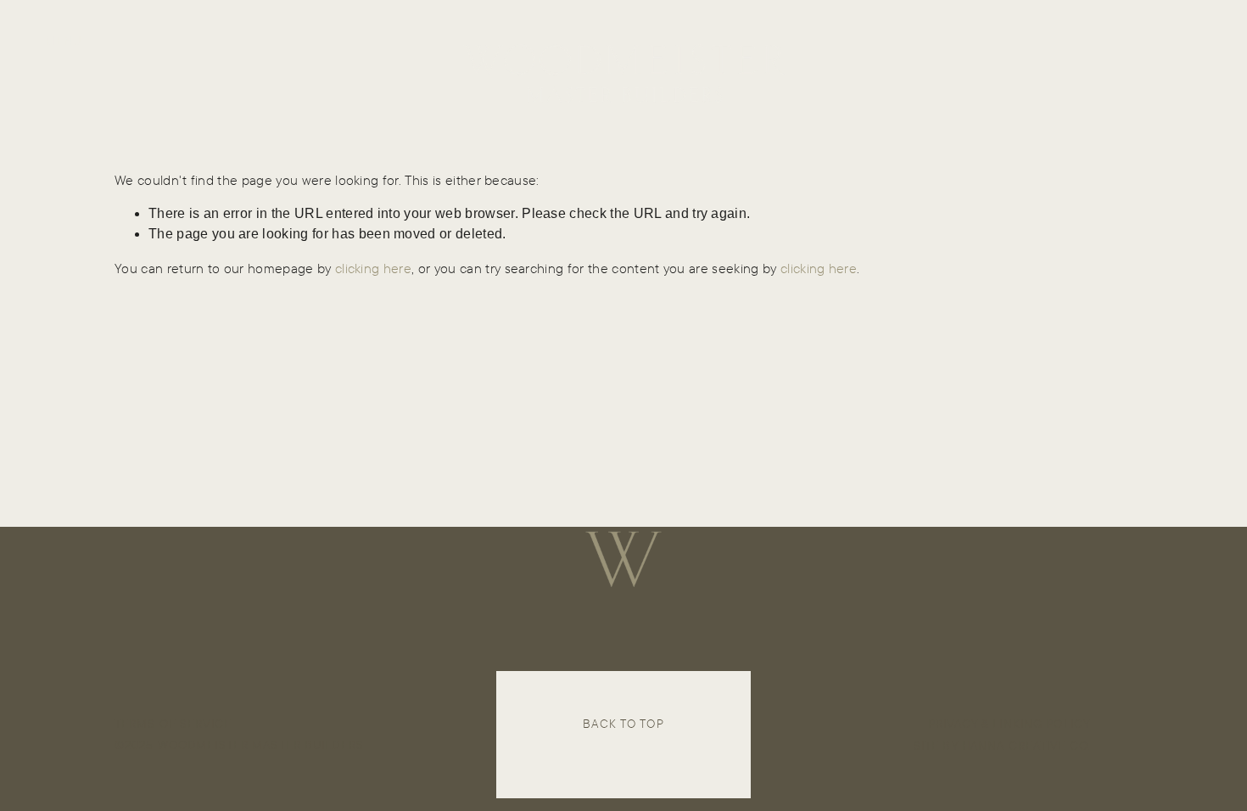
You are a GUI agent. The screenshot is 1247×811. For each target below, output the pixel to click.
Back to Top (623, 723)
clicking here (373, 268)
